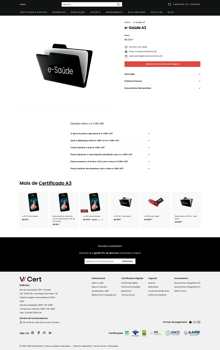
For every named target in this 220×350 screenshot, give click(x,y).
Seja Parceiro (137, 12)
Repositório (126, 291)
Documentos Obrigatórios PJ (187, 287)
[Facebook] (38, 333)
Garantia (77, 346)
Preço (127, 35)
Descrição (130, 74)
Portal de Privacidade (130, 287)
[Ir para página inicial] (40, 279)
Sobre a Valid (98, 283)
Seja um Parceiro (99, 287)
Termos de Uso (128, 295)
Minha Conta (180, 291)
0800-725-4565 (45, 305)
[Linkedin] (50, 333)
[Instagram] (33, 333)
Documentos (181, 278)
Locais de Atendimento (158, 291)
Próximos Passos (133, 81)
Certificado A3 (55, 183)
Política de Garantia (157, 295)
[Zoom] (64, 66)
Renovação (78, 12)
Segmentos (59, 12)
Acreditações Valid (100, 291)
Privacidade (113, 346)
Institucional (98, 278)
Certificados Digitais (33, 12)
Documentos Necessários (138, 88)
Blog (171, 12)
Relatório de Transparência (104, 295)
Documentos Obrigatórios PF (187, 283)
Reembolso (153, 287)
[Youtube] (44, 333)
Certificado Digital (129, 283)
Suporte (95, 12)
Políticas (157, 12)
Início (127, 22)
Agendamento (114, 12)
